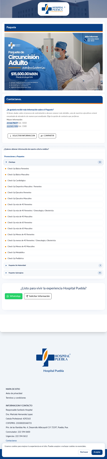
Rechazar (84, 452)
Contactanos (11, 441)
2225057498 (12, 126)
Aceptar (97, 452)
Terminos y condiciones (16, 398)
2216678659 (12, 123)
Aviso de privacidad (14, 393)
